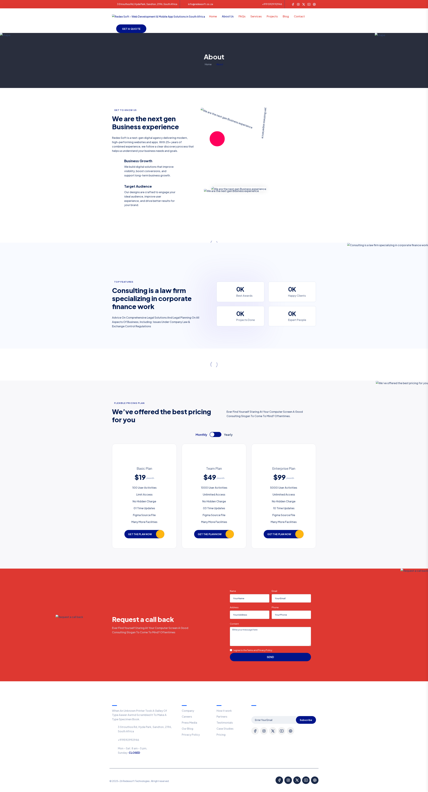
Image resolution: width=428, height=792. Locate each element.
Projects (272, 16)
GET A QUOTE (131, 28)
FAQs (242, 16)
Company (188, 710)
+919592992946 (128, 739)
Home (213, 16)
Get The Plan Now (140, 534)
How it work (224, 710)
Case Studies (225, 728)
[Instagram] (298, 4)
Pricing (221, 734)
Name (233, 591)
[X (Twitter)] (303, 4)
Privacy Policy (191, 734)
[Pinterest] (314, 4)
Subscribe (306, 719)
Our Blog (187, 728)
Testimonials (225, 722)
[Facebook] (293, 4)
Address (234, 607)
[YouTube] (309, 4)
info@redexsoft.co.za (200, 4)
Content (234, 623)
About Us (228, 16)
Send (270, 657)
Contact (299, 16)
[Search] (314, 16)
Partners (222, 716)
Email (275, 591)
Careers (187, 716)
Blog (286, 16)
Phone (275, 607)
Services (256, 16)
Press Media (189, 722)
